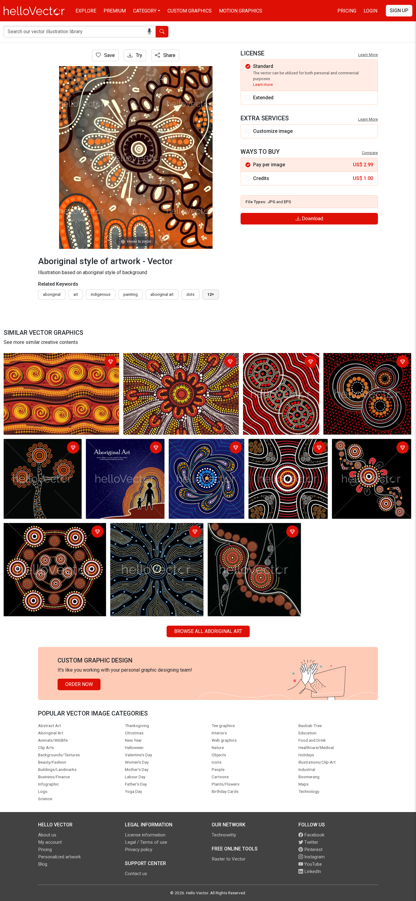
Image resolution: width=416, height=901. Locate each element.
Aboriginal (52, 294)
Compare (370, 152)
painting (130, 294)
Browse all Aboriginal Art (208, 631)
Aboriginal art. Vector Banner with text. (123, 448)
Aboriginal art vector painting (275, 359)
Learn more (263, 84)
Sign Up (399, 10)
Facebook (313, 835)
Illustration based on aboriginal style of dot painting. (203, 448)
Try (138, 55)
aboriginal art (162, 294)
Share (168, 55)
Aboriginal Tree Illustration (34, 444)
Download (312, 218)
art (75, 294)
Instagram (314, 857)
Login (370, 11)
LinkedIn (312, 871)
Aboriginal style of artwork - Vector (43, 359)
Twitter (310, 842)
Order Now (79, 684)
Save (109, 55)
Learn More (368, 54)
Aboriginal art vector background (360, 359)
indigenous (101, 294)
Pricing (346, 11)
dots (190, 294)
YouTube (312, 864)
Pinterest (313, 849)
